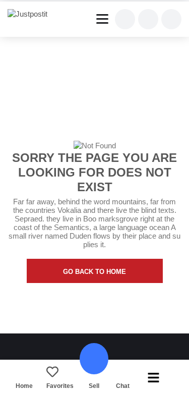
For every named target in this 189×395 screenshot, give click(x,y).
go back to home (94, 271)
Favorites (60, 385)
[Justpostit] (31, 14)
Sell (94, 385)
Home (24, 385)
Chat (123, 385)
